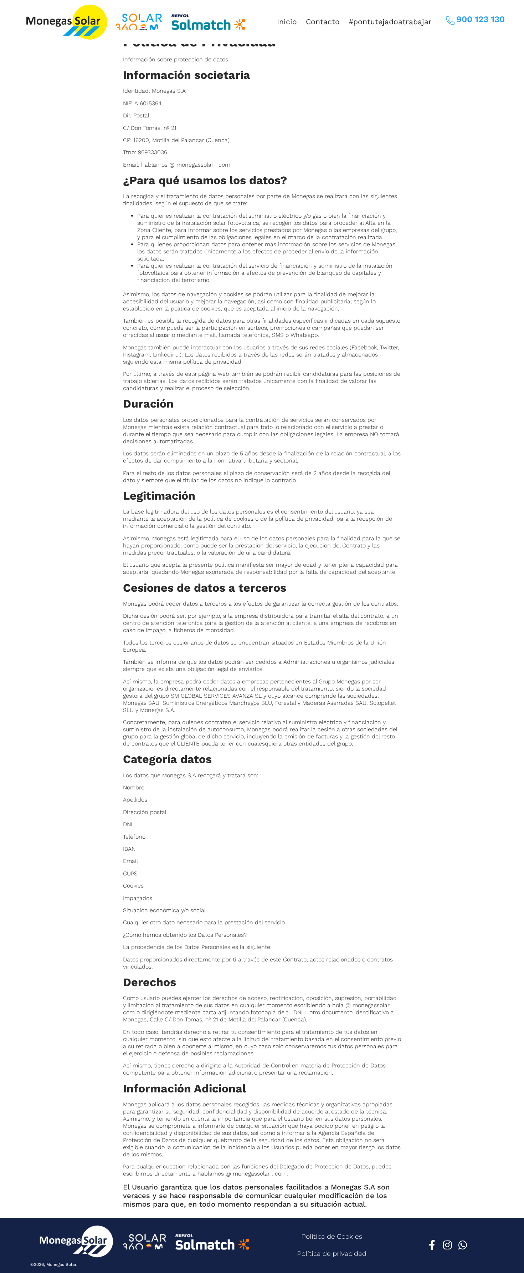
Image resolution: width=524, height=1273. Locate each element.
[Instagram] (447, 1245)
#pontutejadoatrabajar (390, 21)
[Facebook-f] (432, 1245)
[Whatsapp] (463, 1245)
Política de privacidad (331, 1254)
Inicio (287, 21)
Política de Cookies (331, 1237)
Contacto (323, 21)
